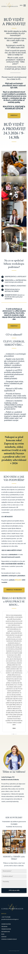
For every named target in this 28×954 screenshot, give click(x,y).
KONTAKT (3, 936)
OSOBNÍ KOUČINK (6, 924)
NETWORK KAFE (5, 931)
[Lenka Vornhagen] (9, 5)
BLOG (2, 934)
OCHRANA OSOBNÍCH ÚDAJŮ (9, 939)
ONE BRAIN (4, 926)
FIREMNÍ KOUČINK (6, 929)
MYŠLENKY (18, 580)
